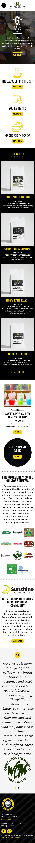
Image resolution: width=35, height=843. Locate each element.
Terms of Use (5, 837)
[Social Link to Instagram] (9, 831)
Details (17, 432)
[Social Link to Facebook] (3, 831)
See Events (17, 114)
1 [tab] (15, 788)
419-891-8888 (6, 819)
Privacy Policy (15, 837)
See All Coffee (17, 372)
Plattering (17, 141)
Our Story (18, 55)
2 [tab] (19, 788)
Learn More (17, 641)
